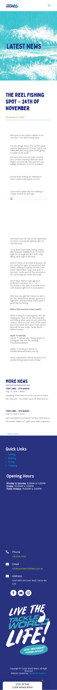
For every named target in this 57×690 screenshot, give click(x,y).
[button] (22, 686)
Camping (12, 465)
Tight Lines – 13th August (17, 411)
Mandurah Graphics (37, 673)
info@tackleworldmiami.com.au (27, 568)
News (22, 391)
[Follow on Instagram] (28, 593)
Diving (11, 461)
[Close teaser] (43, 680)
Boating (12, 458)
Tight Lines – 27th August (18, 388)
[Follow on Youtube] (21, 593)
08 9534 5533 (19, 556)
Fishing (12, 454)
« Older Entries (12, 434)
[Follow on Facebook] (13, 593)
